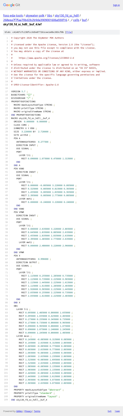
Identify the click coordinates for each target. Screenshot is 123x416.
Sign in (116, 5)
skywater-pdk (35, 15)
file (68, 32)
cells (76, 20)
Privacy (28, 411)
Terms (37, 411)
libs (49, 15)
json (117, 411)
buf (84, 20)
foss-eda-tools (13, 15)
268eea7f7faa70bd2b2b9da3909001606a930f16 (35, 20)
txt (109, 411)
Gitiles (19, 411)
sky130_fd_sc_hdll (67, 15)
